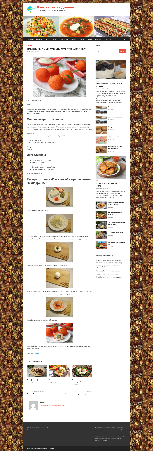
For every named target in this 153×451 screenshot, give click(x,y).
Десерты (107, 39)
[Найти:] (111, 51)
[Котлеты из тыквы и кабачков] (101, 218)
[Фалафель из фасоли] (37, 378)
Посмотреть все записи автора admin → (53, 405)
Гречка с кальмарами (115, 232)
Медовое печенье (114, 137)
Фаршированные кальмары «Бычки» (79, 381)
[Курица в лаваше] (59, 378)
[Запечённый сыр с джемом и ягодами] (111, 79)
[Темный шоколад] (101, 113)
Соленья (98, 39)
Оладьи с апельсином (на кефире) (107, 274)
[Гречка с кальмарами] (101, 238)
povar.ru (36, 353)
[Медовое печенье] (101, 143)
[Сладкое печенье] (101, 133)
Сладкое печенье (114, 127)
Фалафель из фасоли (35, 380)
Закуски (74, 39)
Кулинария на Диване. (56, 7)
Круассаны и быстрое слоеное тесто (115, 147)
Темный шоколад (114, 107)
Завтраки (64, 39)
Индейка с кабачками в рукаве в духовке (116, 203)
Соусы (82, 39)
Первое (47, 39)
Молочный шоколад (115, 117)
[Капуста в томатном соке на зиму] (101, 248)
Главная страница (35, 39)
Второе (55, 39)
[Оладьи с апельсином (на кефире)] (111, 179)
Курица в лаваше (55, 380)
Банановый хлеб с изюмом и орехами (108, 271)
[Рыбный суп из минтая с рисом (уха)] (101, 228)
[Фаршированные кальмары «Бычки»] (82, 378)
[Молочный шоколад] (101, 123)
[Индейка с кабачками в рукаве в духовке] (101, 208)
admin (37, 51)
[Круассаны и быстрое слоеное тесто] (101, 153)
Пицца (89, 39)
